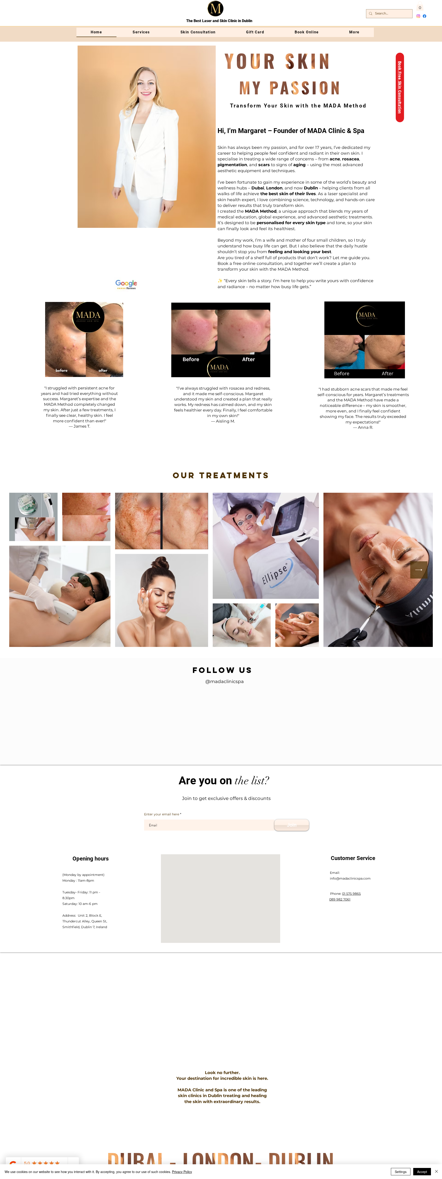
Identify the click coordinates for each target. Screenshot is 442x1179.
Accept (422, 1171)
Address (68, 938)
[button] (420, 6)
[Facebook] (424, 16)
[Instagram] (418, 16)
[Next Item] (418, 570)
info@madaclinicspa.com (350, 901)
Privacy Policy (182, 1171)
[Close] (436, 1171)
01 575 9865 (351, 917)
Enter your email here (161, 837)
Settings (401, 1171)
